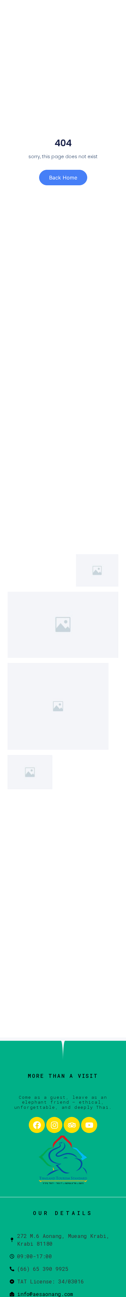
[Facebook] (37, 1125)
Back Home (63, 177)
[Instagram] (54, 1125)
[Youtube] (89, 1125)
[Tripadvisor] (72, 1125)
